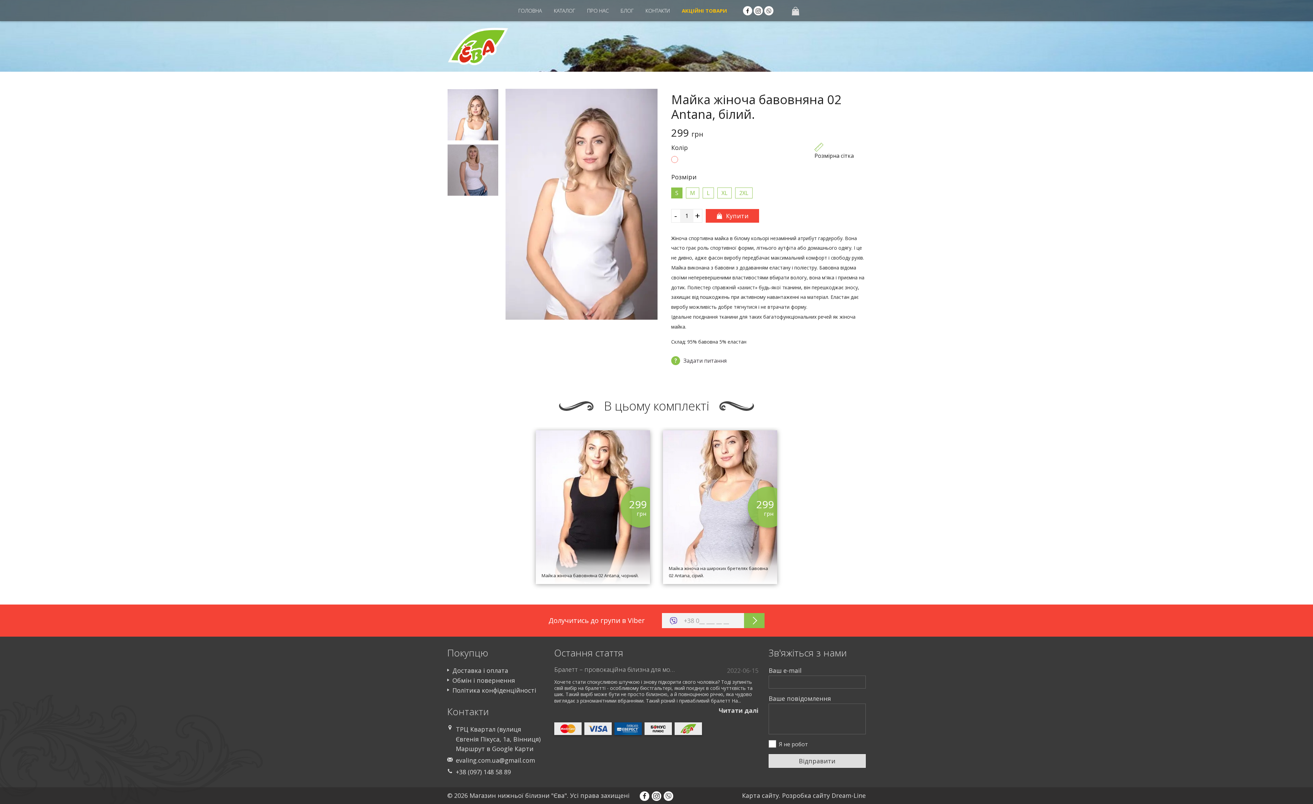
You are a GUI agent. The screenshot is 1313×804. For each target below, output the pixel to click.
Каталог (564, 10)
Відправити (817, 761)
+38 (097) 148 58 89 (483, 772)
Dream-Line (849, 795)
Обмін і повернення (483, 680)
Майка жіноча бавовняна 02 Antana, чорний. (590, 575)
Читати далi (738, 710)
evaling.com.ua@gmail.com (495, 760)
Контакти (658, 10)
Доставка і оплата (480, 670)
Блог (627, 10)
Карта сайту (760, 795)
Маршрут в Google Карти (494, 749)
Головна (530, 10)
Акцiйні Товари (704, 10)
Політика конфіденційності (494, 690)
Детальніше (593, 551)
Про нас (598, 10)
